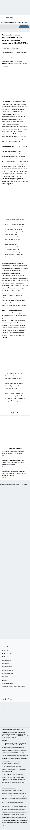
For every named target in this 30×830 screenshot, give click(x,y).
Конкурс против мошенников (8, 22)
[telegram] (18, 413)
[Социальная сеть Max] (10, 699)
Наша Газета (5, 676)
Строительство (21, 52)
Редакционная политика (7, 717)
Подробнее (11, 799)
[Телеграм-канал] (8, 699)
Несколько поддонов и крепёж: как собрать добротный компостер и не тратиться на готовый (13, 463)
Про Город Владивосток (7, 670)
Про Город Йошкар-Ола (7, 646)
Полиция (14, 48)
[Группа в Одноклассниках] (5, 699)
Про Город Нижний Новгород (9, 653)
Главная (4, 723)
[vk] (12, 413)
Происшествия (8, 52)
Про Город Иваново (6, 643)
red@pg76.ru (20, 744)
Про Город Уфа (5, 663)
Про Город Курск (6, 650)
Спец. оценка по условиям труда (9, 788)
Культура (6, 48)
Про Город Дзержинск (7, 641)
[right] (28, 22)
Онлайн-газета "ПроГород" (8, 683)
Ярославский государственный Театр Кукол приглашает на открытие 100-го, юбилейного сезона (14, 474)
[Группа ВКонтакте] (3, 699)
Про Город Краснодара (7, 673)
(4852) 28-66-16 (16, 743)
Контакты (4, 714)
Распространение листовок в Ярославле (11, 766)
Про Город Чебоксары (7, 666)
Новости (4, 720)
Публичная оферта (6, 690)
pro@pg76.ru (23, 743)
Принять (24, 27)
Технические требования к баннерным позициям (13, 686)
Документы (4, 680)
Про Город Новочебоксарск (8, 656)
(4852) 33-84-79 (13, 744)
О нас (3, 711)
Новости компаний (6, 705)
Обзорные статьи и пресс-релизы (10, 708)
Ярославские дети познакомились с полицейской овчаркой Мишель (13, 453)
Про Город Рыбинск (6, 660)
